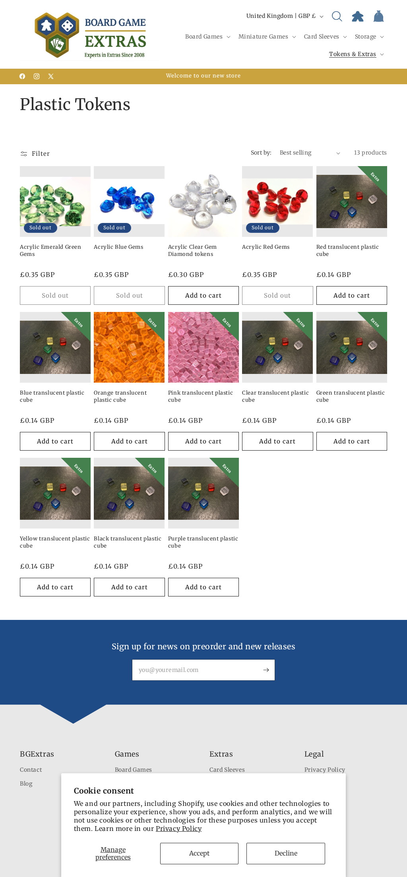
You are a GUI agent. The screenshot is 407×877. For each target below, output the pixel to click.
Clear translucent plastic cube (275, 396)
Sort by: (261, 152)
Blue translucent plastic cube (52, 396)
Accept (199, 853)
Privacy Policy (179, 828)
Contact (31, 769)
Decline (286, 853)
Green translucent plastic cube (350, 396)
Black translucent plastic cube (127, 542)
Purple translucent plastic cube (203, 542)
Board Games (134, 769)
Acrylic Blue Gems (118, 247)
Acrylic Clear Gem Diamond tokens (192, 250)
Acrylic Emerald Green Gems (50, 250)
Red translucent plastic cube (347, 250)
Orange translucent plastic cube (120, 396)
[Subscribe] (266, 670)
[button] (207, 36)
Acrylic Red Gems (266, 247)
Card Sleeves (227, 769)
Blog (26, 783)
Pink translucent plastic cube (200, 396)
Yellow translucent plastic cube (55, 542)
